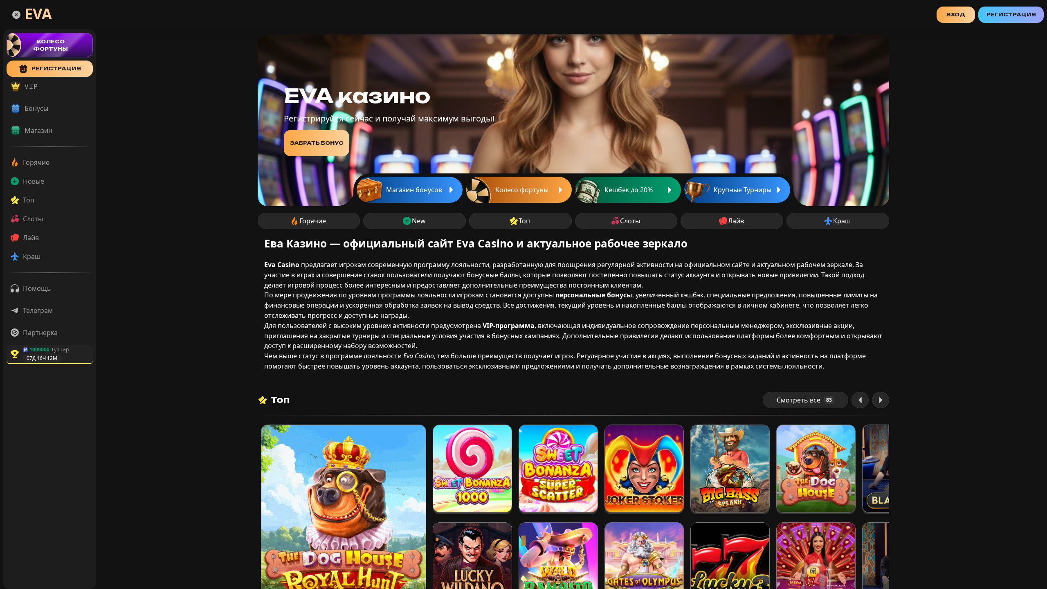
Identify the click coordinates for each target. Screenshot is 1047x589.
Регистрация (1011, 14)
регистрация (56, 68)
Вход (955, 14)
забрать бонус (317, 143)
